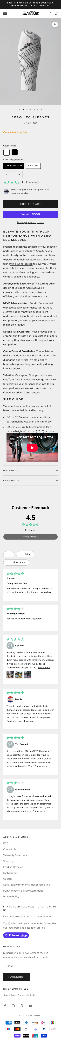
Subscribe (16, 977)
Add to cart (30, 204)
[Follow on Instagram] (13, 1005)
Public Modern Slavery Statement (23, 891)
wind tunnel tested (21, 264)
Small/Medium (14, 165)
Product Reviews (13, 867)
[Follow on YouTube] (30, 1005)
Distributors (10, 873)
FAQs (6, 843)
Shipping (8, 861)
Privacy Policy (11, 896)
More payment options (30, 222)
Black (14, 152)
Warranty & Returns (15, 855)
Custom (8, 879)
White (6, 152)
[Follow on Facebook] (5, 1005)
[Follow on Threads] (21, 1005)
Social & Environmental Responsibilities (26, 885)
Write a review (30, 536)
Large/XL (33, 165)
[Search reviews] (8, 554)
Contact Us (9, 849)
